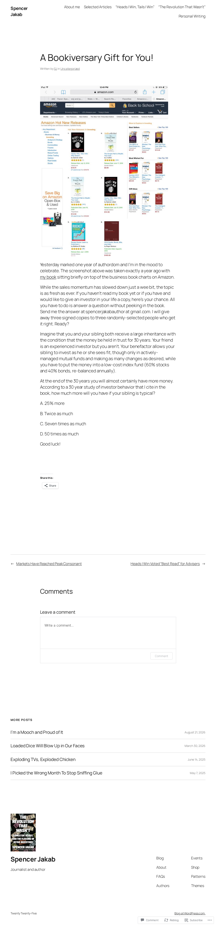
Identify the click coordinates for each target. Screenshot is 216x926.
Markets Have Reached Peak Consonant (49, 563)
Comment (161, 656)
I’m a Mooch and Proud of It (37, 732)
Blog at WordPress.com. (189, 913)
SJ (55, 69)
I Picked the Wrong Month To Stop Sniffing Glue (56, 772)
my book (48, 277)
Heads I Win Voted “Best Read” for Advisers (165, 563)
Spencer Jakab (19, 11)
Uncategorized (70, 69)
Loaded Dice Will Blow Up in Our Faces (48, 745)
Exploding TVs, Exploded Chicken (43, 759)
